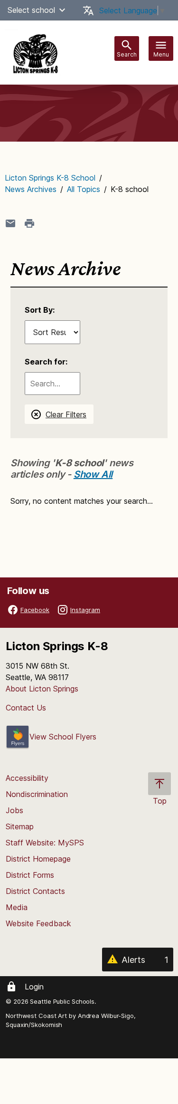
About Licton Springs (42, 688)
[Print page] (29, 223)
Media (17, 907)
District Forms (30, 875)
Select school (31, 10)
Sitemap (20, 826)
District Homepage (38, 859)
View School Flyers (62, 736)
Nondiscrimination (37, 794)
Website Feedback (38, 923)
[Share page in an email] (10, 223)
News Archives (30, 189)
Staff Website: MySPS (45, 842)
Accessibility (27, 778)
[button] (62, 10)
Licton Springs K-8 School (50, 177)
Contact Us (26, 707)
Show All (93, 474)
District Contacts (35, 891)
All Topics (83, 189)
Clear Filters (66, 414)
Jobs (14, 810)
